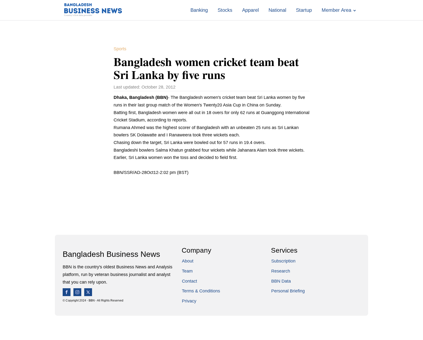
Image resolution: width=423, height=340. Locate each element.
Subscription (283, 261)
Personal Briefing (288, 290)
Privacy (189, 301)
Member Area (336, 10)
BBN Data (281, 281)
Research (280, 271)
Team (187, 271)
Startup (304, 10)
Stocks (225, 10)
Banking (199, 10)
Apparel (250, 10)
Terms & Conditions (201, 290)
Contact (189, 281)
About (187, 261)
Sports (120, 48)
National (277, 10)
